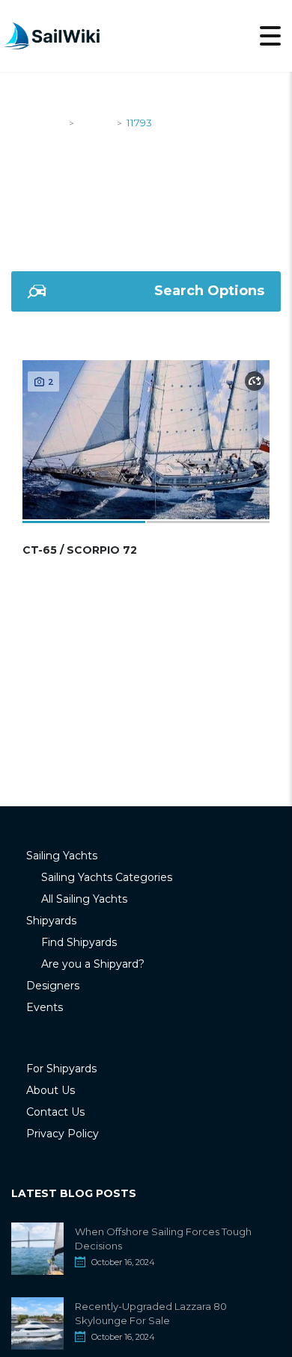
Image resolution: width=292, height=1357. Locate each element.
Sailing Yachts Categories (106, 877)
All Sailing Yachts (84, 899)
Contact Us (55, 1112)
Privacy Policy (62, 1133)
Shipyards (51, 920)
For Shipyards (61, 1068)
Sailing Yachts (61, 855)
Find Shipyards (79, 942)
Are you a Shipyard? (93, 964)
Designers (52, 985)
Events (44, 1007)
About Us (50, 1090)
